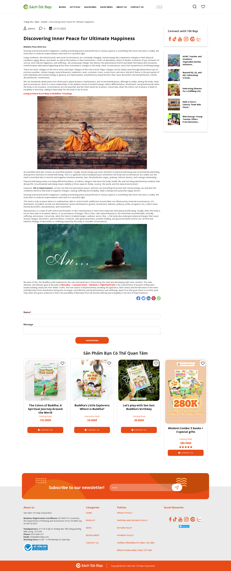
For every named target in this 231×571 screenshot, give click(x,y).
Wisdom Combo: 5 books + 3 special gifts (185, 430)
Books (62, 7)
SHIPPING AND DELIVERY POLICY (132, 520)
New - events (41, 21)
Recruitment (93, 535)
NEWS (88, 527)
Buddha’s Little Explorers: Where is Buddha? (92, 407)
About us (121, 7)
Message (28, 324)
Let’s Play (75, 7)
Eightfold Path (107, 284)
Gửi (177, 487)
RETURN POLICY (124, 527)
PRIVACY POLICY (124, 512)
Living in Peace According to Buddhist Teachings (48, 93)
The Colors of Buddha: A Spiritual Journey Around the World (45, 409)
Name (27, 312)
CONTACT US (46, 430)
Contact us (137, 7)
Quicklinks (90, 7)
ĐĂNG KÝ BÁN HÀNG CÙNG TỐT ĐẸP (134, 550)
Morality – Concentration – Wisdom (79, 284)
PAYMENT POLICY (125, 535)
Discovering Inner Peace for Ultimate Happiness (79, 38)
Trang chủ (28, 21)
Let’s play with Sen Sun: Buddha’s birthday (139, 407)
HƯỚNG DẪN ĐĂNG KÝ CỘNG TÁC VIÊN (135, 542)
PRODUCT (90, 520)
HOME (89, 512)
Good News (106, 7)
